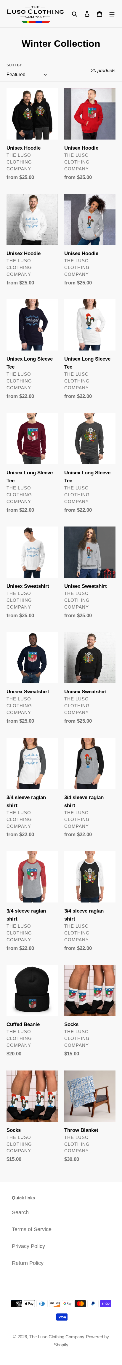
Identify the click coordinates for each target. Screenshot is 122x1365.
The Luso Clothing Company (56, 1336)
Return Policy (28, 1263)
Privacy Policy (28, 1246)
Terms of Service (32, 1229)
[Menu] (112, 14)
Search (20, 1212)
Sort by (14, 65)
